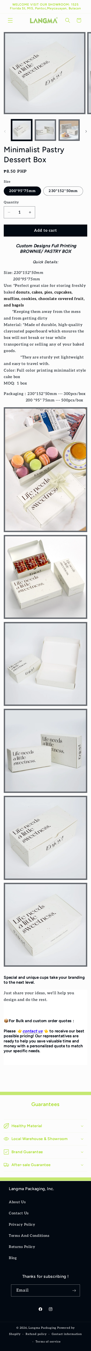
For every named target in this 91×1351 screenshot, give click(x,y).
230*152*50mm (63, 191)
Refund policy (36, 1334)
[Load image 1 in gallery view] (21, 130)
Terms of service (48, 1341)
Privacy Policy (22, 1224)
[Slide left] (5, 131)
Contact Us (19, 1213)
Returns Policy (22, 1247)
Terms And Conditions (29, 1236)
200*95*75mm (22, 191)
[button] (10, 20)
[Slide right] (86, 131)
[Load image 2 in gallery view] (45, 130)
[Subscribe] (74, 1290)
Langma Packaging (42, 1328)
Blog (13, 1258)
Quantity (11, 202)
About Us (17, 1202)
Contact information (67, 1334)
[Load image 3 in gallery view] (69, 130)
